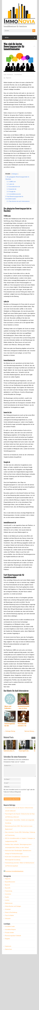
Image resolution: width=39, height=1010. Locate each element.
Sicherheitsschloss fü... (9, 751)
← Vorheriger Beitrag (9, 731)
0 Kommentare (18, 74)
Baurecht (7, 885)
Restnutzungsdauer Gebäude (13, 935)
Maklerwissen (8, 903)
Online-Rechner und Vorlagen (13, 906)
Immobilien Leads (10, 926)
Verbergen (14, 174)
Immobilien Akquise (10, 929)
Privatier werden (9, 932)
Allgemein (8, 78)
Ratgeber (7, 938)
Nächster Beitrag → (30, 731)
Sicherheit (8, 909)
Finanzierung (8, 891)
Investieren (8, 894)
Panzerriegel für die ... (24, 751)
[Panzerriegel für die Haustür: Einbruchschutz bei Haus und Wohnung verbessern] (26, 745)
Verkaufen (8, 918)
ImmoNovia (10, 74)
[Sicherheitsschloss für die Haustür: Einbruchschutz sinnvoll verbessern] (11, 745)
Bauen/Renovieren (10, 882)
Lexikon (7, 900)
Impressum (8, 946)
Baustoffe (7, 888)
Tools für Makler (9, 915)
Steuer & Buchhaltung (11, 912)
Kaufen (7, 897)
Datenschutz (8, 949)
